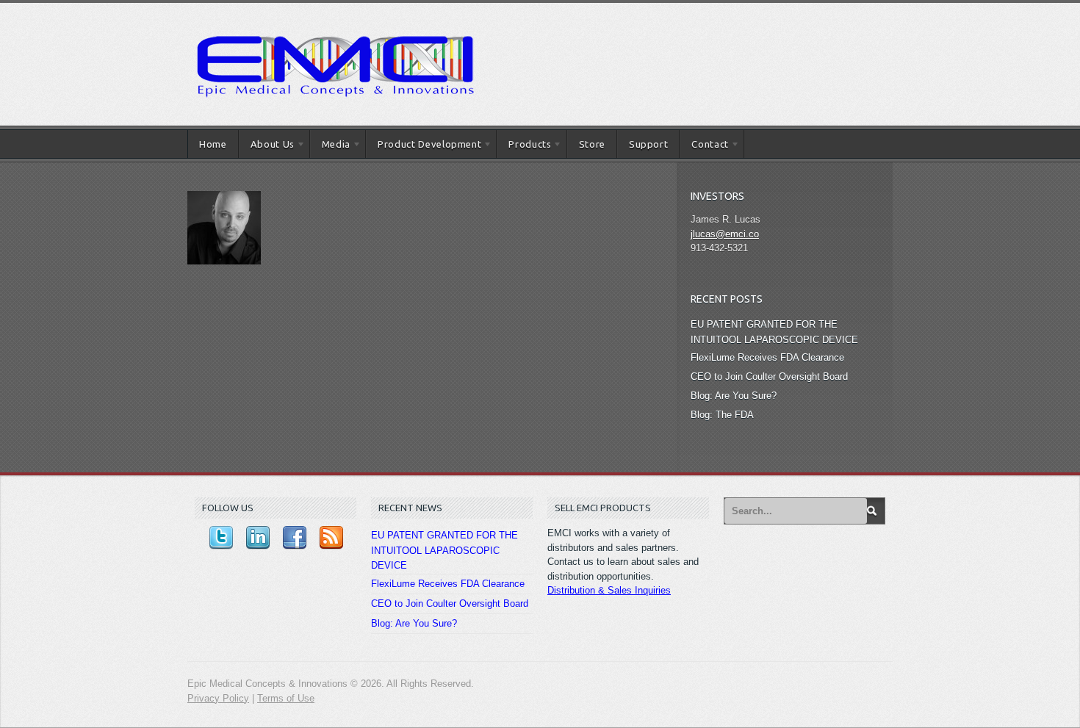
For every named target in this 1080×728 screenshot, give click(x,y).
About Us (267, 146)
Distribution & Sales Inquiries (609, 590)
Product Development (423, 146)
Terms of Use (285, 698)
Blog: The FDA (722, 414)
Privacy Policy (218, 698)
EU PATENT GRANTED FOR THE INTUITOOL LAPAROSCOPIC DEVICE (444, 550)
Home (213, 144)
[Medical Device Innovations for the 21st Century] (334, 18)
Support (649, 144)
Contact (704, 146)
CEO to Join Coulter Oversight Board (769, 376)
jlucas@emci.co (725, 233)
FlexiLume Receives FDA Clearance (767, 357)
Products (524, 146)
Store (592, 144)
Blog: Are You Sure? (734, 395)
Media (330, 146)
